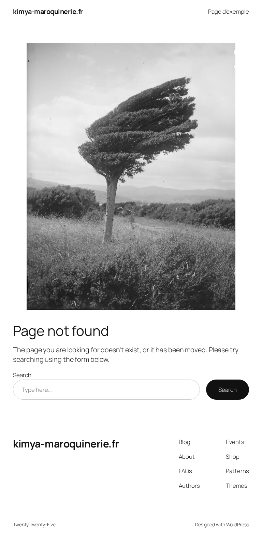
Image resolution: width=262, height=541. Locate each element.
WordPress (237, 524)
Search (22, 375)
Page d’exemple (228, 11)
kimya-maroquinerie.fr (48, 11)
